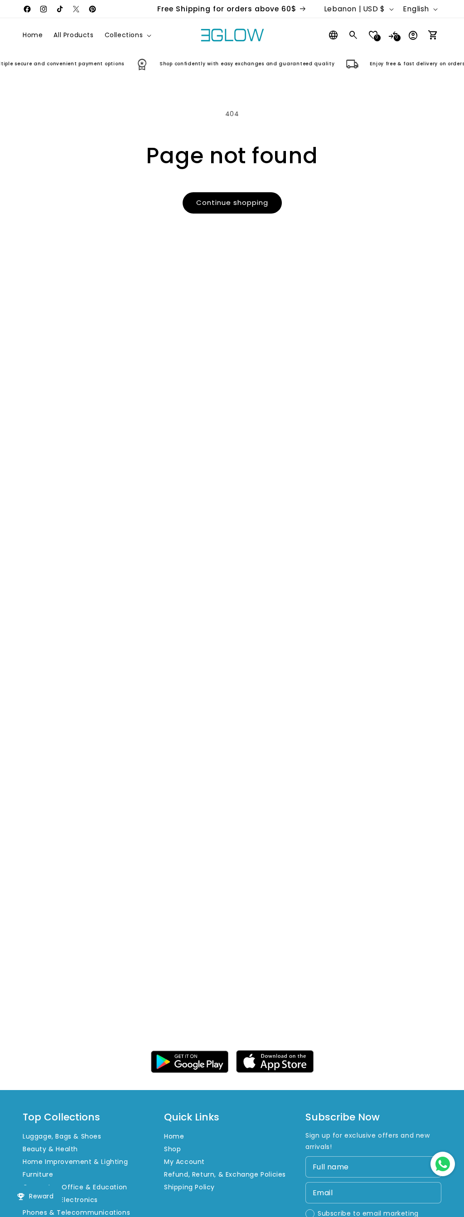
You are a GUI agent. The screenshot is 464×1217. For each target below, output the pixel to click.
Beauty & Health (50, 1149)
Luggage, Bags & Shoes (62, 1136)
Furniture (38, 1174)
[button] (127, 35)
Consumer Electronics (60, 1199)
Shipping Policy (189, 1187)
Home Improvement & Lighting (75, 1161)
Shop (172, 1149)
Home (174, 1136)
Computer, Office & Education (75, 1187)
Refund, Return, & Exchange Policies (225, 1174)
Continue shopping (232, 202)
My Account (184, 1161)
